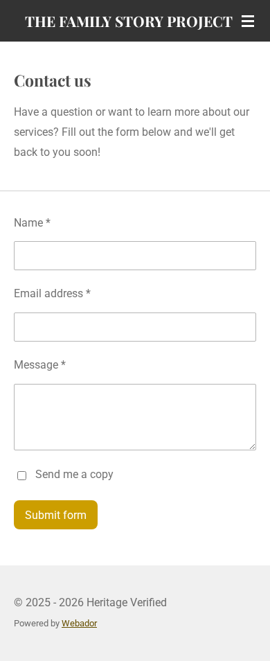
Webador (79, 623)
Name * (32, 222)
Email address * (52, 293)
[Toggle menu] (248, 21)
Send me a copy (74, 474)
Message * (40, 364)
